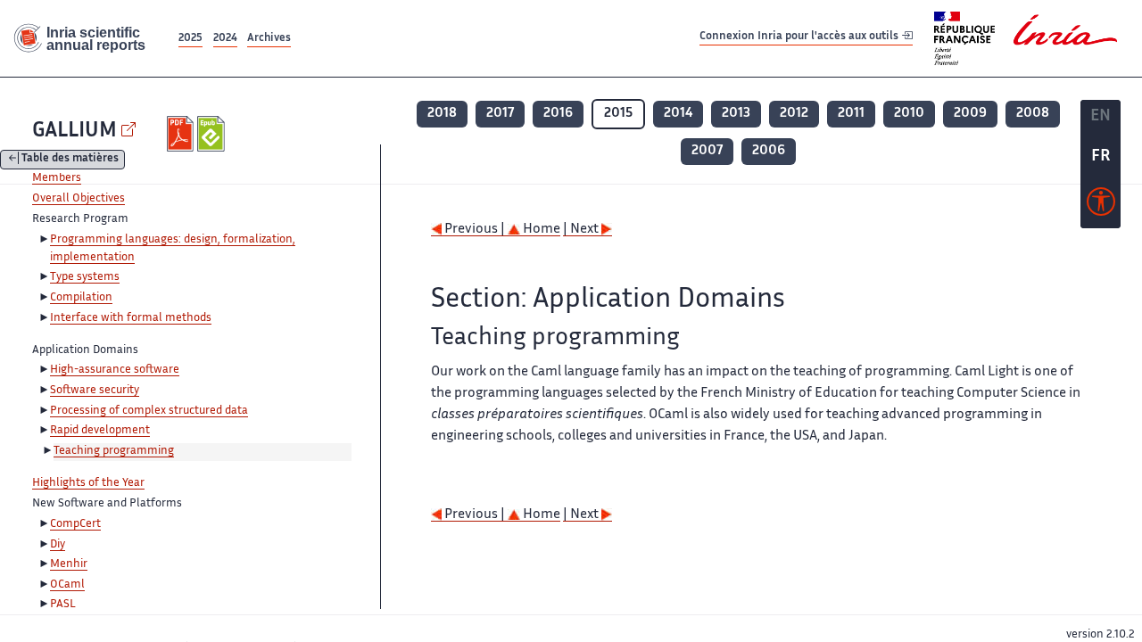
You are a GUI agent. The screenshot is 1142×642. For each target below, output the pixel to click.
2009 (970, 113)
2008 (1032, 113)
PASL (63, 604)
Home (540, 229)
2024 (225, 39)
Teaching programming (114, 451)
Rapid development (100, 430)
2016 (558, 113)
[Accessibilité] (1101, 206)
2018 (442, 113)
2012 (794, 113)
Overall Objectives (78, 198)
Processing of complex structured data (149, 411)
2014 (678, 113)
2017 (500, 113)
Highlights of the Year (88, 483)
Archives (269, 39)
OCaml (67, 585)
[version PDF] (182, 134)
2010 (909, 113)
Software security (94, 390)
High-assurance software (114, 370)
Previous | (475, 229)
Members (56, 178)
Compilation (81, 297)
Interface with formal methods (130, 318)
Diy (57, 544)
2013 (736, 113)
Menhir (68, 564)
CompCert (75, 524)
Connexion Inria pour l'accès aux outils (800, 38)
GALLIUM (74, 131)
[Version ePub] (212, 134)
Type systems (85, 277)
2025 (190, 39)
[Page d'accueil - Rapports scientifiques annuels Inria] (87, 39)
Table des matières (70, 160)
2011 (851, 113)
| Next (582, 229)
